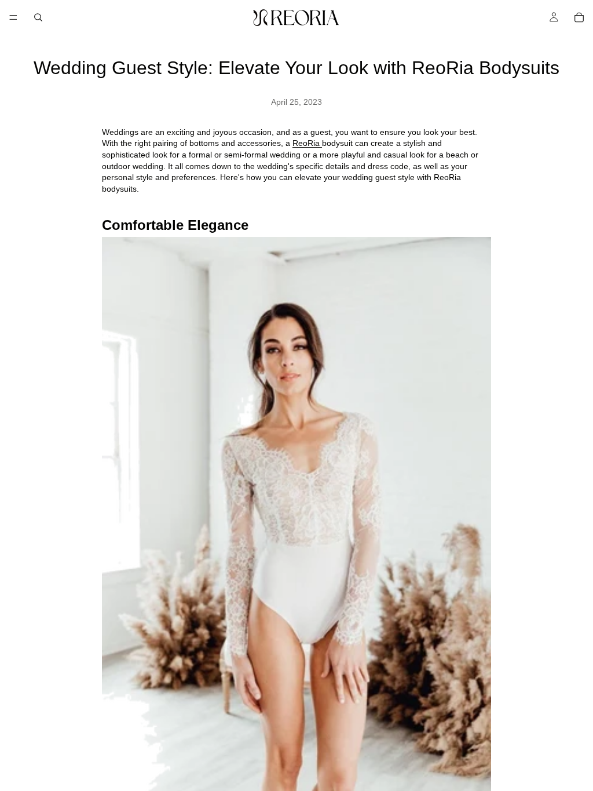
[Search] (38, 17)
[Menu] (13, 17)
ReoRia (307, 143)
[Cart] (579, 17)
